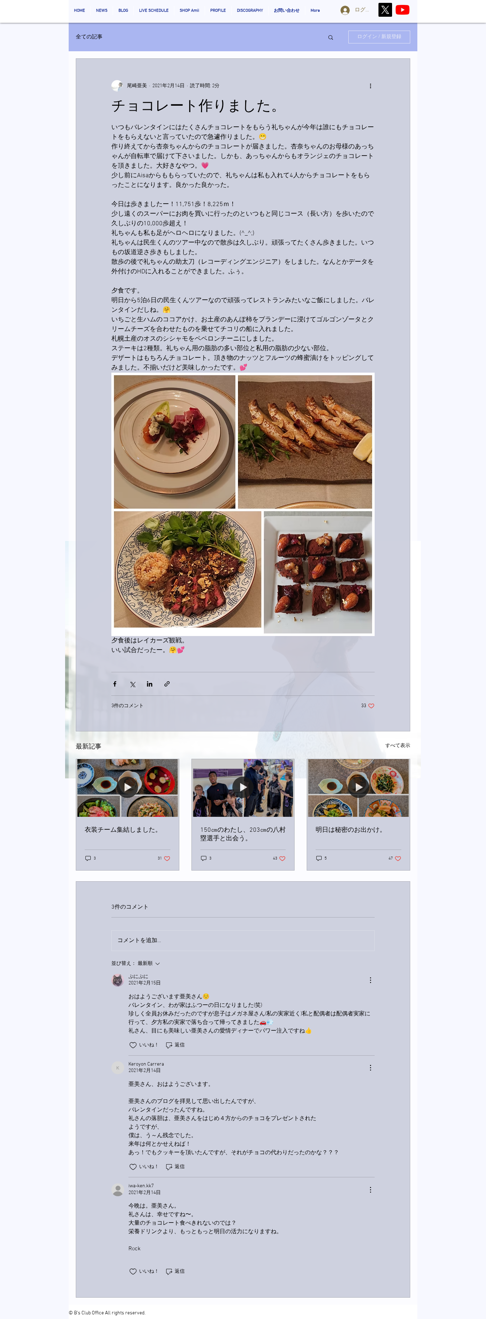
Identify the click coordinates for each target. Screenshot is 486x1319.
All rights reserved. (125, 1313)
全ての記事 (89, 37)
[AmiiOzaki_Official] (403, 10)
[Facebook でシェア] (114, 683)
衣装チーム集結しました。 (123, 830)
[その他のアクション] (370, 86)
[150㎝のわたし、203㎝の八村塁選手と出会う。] (243, 788)
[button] (330, 37)
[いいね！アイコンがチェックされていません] (133, 1045)
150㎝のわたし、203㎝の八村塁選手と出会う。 (243, 834)
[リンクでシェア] (167, 683)
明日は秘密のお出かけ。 (351, 830)
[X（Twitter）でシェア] (132, 683)
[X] (385, 10)
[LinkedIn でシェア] (149, 683)
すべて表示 (397, 746)
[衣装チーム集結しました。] (127, 788)
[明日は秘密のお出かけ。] (358, 788)
